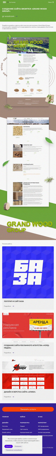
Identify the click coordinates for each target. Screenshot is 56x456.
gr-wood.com (8, 16)
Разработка (24, 423)
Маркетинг (42, 423)
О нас (40, 417)
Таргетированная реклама (45, 435)
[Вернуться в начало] (4, 2)
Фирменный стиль (7, 429)
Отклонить (18, 446)
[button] (51, 2)
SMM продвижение (43, 429)
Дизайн (5, 423)
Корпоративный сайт (26, 432)
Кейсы (22, 417)
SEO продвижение (43, 426)
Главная (5, 417)
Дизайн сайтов (6, 432)
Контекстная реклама (44, 432)
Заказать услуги (28, 409)
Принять (8, 446)
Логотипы (5, 426)
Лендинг (22, 426)
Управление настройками (14, 450)
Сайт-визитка (24, 429)
